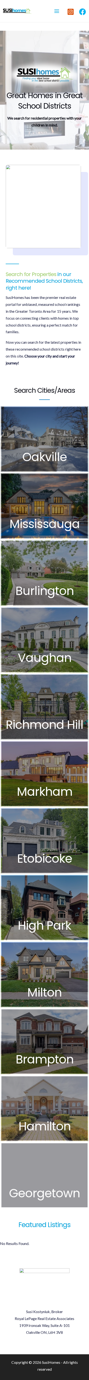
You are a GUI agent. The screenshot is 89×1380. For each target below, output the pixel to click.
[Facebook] (82, 11)
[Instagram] (70, 11)
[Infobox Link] (44, 439)
